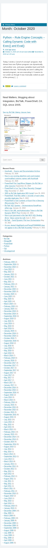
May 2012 (7, 471)
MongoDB (7, 241)
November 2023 (10, 267)
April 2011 (7, 486)
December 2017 (10, 363)
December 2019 (10, 311)
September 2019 (10, 316)
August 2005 (8, 543)
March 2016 (8, 400)
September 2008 (10, 528)
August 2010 (8, 496)
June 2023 (8, 269)
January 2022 (9, 274)
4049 (7, 49)
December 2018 (10, 333)
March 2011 (8, 488)
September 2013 (10, 456)
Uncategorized (9, 251)
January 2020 (9, 309)
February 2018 (9, 358)
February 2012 (9, 476)
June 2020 (8, 296)
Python (8, 86)
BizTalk (7, 239)
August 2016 (8, 395)
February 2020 (9, 306)
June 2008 (8, 535)
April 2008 (8, 540)
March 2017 (8, 383)
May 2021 (7, 282)
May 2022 (7, 272)
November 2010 (10, 493)
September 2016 (10, 392)
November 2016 (10, 390)
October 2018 (9, 338)
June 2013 (8, 459)
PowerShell (8, 244)
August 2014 (8, 447)
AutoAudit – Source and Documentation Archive (22, 171)
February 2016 (9, 402)
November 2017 (10, 365)
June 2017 (8, 375)
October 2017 (9, 368)
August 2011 (8, 479)
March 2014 (8, 454)
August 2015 (8, 417)
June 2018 (8, 348)
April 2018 (8, 353)
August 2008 (8, 530)
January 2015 (9, 434)
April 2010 (8, 503)
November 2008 (10, 525)
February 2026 (9, 262)
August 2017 (8, 373)
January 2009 (9, 520)
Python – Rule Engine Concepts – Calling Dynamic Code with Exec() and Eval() (24, 41)
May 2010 (7, 501)
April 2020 (8, 301)
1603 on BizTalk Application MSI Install (19, 193)
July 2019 (7, 321)
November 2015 (10, 410)
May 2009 (7, 513)
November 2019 (10, 314)
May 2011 (7, 484)
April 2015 (8, 427)
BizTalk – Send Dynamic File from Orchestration (22, 220)
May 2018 (7, 350)
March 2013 (8, 461)
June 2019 (8, 323)
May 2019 (7, 326)
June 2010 (8, 498)
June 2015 (8, 422)
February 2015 (9, 432)
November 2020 (10, 291)
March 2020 (8, 304)
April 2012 (8, 474)
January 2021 (9, 287)
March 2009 (8, 515)
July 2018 (7, 346)
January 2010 (9, 508)
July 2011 (7, 481)
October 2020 (9, 294)
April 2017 (8, 380)
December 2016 (10, 387)
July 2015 (7, 420)
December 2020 (10, 289)
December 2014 (10, 437)
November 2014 (10, 439)
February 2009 (9, 518)
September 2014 (10, 444)
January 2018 (9, 360)
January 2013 (9, 464)
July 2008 (7, 533)
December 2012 (10, 466)
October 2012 (9, 469)
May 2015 (7, 424)
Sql (5, 249)
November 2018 (10, 336)
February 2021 (9, 284)
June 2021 (8, 279)
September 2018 (10, 341)
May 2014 (7, 452)
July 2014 (7, 449)
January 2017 (9, 385)
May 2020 (7, 299)
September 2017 (10, 370)
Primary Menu (10, 25)
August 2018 (8, 343)
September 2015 (10, 415)
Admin (13, 49)
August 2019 (8, 318)
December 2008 (10, 523)
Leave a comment (20, 86)
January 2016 (9, 405)
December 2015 (10, 407)
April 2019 (8, 328)
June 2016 (8, 397)
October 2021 (9, 277)
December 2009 (10, 511)
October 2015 (9, 412)
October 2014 (9, 442)
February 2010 (9, 506)
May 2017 (7, 378)
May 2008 (7, 538)
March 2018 (8, 355)
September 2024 (10, 264)
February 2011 (9, 491)
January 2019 (9, 331)
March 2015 (8, 429)
